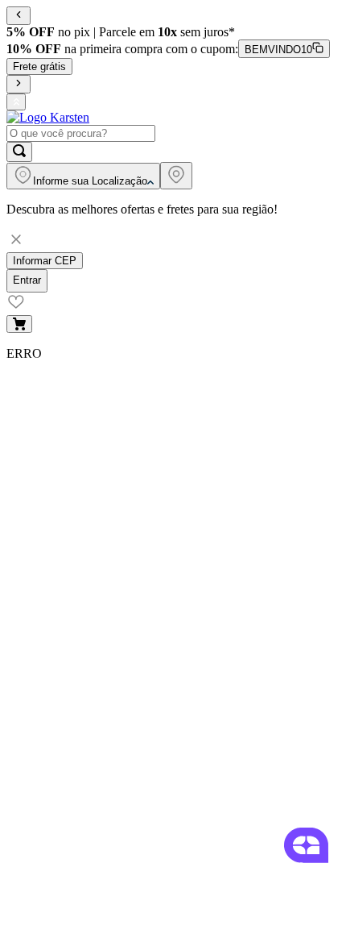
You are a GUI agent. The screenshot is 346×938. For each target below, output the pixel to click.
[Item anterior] (18, 15)
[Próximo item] (18, 84)
